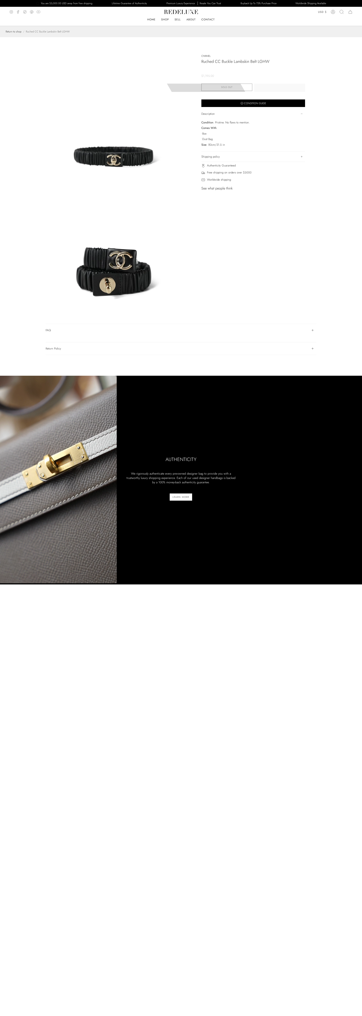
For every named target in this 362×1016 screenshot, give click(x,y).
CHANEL (206, 56)
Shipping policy (210, 157)
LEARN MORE (181, 497)
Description (208, 114)
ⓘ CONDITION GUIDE (253, 103)
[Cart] (350, 12)
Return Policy (53, 348)
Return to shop (13, 31)
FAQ (48, 330)
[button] (191, 19)
